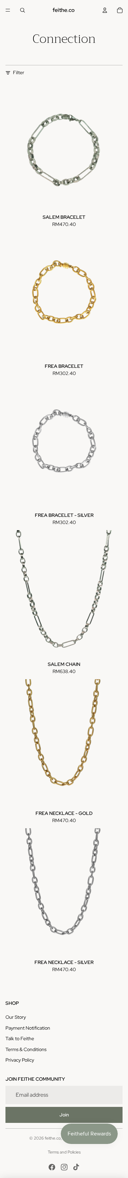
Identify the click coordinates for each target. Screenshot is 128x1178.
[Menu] (8, 10)
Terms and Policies (64, 1152)
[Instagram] (64, 1167)
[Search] (22, 10)
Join (64, 1115)
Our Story (15, 1017)
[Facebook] (52, 1167)
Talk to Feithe (19, 1038)
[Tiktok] (76, 1167)
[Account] (104, 10)
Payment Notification (27, 1028)
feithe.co (53, 1138)
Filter (18, 72)
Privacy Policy (19, 1060)
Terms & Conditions (25, 1049)
